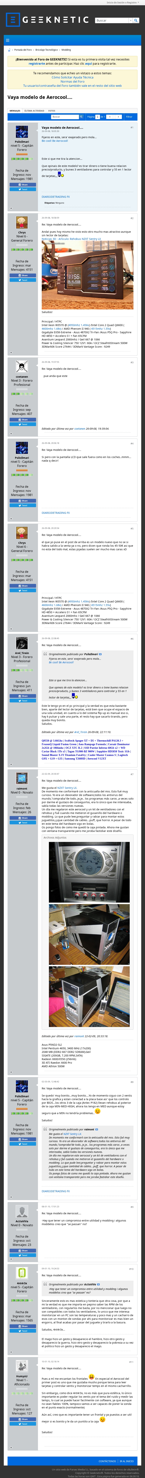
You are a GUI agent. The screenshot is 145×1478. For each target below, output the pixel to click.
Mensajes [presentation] (15, 110)
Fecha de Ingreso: (20, 172)
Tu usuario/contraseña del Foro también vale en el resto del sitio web (72, 86)
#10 (131, 1269)
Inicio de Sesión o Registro (122, 2)
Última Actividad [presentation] (34, 110)
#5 (132, 528)
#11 (131, 1362)
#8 (132, 1082)
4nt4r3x (22, 1283)
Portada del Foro (23, 49)
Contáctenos (107, 1461)
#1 (132, 127)
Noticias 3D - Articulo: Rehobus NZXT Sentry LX (71, 239)
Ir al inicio (127, 1461)
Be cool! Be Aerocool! (55, 141)
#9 (132, 1207)
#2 (132, 218)
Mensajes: (18, 179)
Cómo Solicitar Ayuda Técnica (72, 77)
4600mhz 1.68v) (51, 328)
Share (24, 185)
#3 (132, 362)
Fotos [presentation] (51, 110)
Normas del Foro (73, 81)
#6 (132, 638)
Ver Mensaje (100, 654)
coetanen (22, 376)
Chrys (22, 232)
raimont (22, 788)
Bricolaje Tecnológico (46, 49)
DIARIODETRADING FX (56, 196)
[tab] (15, 110)
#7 (132, 774)
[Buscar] (136, 20)
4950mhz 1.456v (79, 325)
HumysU (22, 1376)
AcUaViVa (22, 1221)
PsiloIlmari (22, 141)
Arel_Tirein (22, 653)
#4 (132, 443)
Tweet (24, 189)
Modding (66, 49)
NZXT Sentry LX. (67, 788)
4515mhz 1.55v (100, 328)
